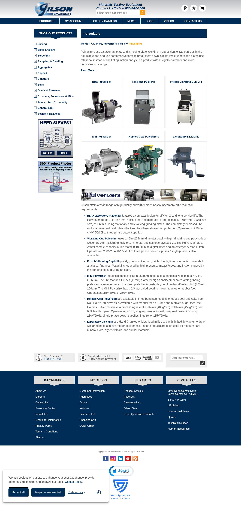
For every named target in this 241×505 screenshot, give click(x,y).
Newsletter (41, 414)
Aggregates (45, 67)
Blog (149, 21)
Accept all (18, 492)
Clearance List (132, 402)
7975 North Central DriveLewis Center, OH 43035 (182, 392)
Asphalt (42, 72)
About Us (40, 390)
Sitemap (40, 437)
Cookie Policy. (74, 482)
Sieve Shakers (46, 49)
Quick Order (87, 425)
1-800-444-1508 (177, 399)
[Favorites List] (193, 8)
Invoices (84, 408)
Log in (184, 8)
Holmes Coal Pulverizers (144, 136)
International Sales (178, 411)
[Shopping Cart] (202, 8)
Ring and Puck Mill (143, 81)
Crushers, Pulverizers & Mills (56, 96)
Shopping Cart (88, 419)
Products (46, 21)
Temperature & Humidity (53, 102)
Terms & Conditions (46, 431)
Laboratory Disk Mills (186, 136)
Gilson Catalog (105, 21)
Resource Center (45, 408)
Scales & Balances (49, 113)
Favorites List (87, 414)
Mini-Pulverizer (101, 136)
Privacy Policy (43, 425)
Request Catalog (133, 390)
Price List (129, 396)
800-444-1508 (135, 8)
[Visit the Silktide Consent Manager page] (99, 492)
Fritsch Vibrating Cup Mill (186, 81)
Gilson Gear (131, 408)
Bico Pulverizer (101, 81)
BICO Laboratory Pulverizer (104, 215)
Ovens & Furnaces (49, 90)
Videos (169, 21)
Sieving (42, 43)
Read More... (88, 70)
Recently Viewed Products (139, 414)
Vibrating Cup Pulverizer (102, 238)
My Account (74, 21)
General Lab (45, 107)
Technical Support (178, 422)
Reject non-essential (48, 492)
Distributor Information (48, 419)
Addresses (86, 396)
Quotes (172, 417)
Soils (41, 84)
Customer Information (92, 390)
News (131, 21)
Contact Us (193, 21)
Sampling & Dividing (50, 61)
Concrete (43, 78)
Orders (84, 402)
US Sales (173, 405)
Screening (44, 55)
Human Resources (179, 428)
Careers (40, 396)
